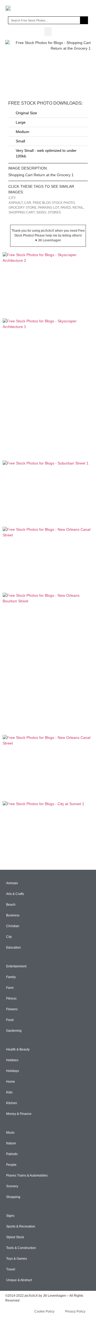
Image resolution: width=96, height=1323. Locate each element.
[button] (48, 31)
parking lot (48, 207)
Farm (10, 988)
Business (12, 915)
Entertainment (16, 966)
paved (66, 207)
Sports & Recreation (20, 1226)
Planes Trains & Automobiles (27, 1175)
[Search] (84, 20)
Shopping (13, 1197)
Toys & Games (16, 1259)
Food (10, 1020)
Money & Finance (18, 1114)
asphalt (16, 203)
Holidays (12, 1071)
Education (13, 947)
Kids (9, 1092)
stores (54, 212)
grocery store (23, 207)
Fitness (11, 998)
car (27, 203)
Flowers (12, 1009)
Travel (10, 1269)
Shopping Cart (22, 212)
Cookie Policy (44, 1311)
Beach (10, 904)
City (12, 198)
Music (10, 1132)
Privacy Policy (75, 1311)
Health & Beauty (18, 1049)
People (11, 1165)
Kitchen (11, 1103)
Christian (12, 926)
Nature (11, 1143)
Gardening (14, 1031)
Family (11, 977)
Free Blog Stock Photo (54, 203)
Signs (10, 1216)
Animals (12, 883)
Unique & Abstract (19, 1280)
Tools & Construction (21, 1248)
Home (10, 1082)
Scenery (12, 1186)
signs (41, 212)
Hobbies (12, 1060)
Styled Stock (15, 1237)
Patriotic (12, 1154)
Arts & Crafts (15, 894)
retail (78, 207)
